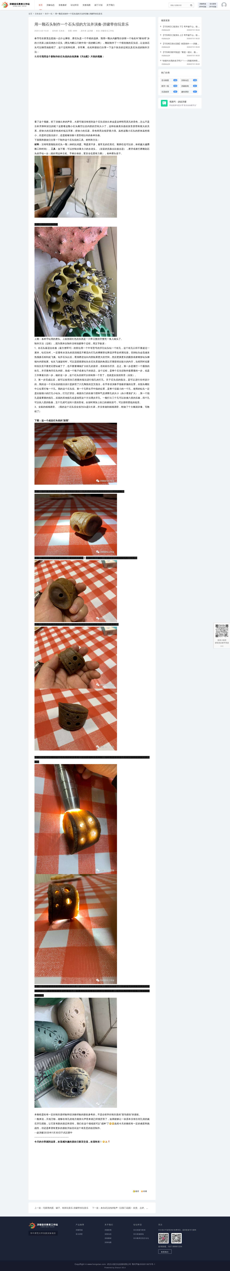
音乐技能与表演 (139, 1230)
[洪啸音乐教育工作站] (15, 3)
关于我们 (110, 4)
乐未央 (61, 30)
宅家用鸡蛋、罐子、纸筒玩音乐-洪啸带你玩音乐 (65, 1207)
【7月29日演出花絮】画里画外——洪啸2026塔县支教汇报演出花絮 (191, 43)
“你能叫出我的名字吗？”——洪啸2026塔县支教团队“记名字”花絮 (190, 60)
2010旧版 (212, 6)
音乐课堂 (213, 4)
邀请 (137, 1191)
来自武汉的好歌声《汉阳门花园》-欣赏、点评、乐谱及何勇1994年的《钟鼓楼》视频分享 (143, 1207)
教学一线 (48, 13)
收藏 (145, 1191)
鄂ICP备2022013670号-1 (143, 1264)
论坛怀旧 (75, 4)
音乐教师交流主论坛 (141, 1238)
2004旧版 (202, 6)
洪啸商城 (203, 4)
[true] (191, 5)
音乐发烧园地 (138, 1234)
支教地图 (87, 4)
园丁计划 (98, 4)
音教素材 (63, 4)
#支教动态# (166, 30)
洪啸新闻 (108, 1230)
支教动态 (108, 1234)
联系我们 (165, 1252)
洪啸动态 (51, 4)
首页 (41, 4)
